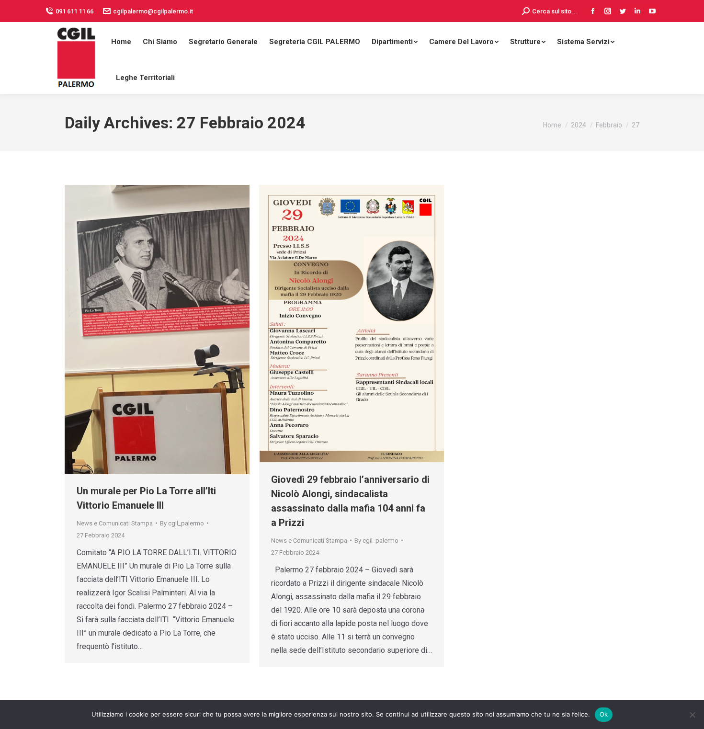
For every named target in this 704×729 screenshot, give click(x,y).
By (182, 523)
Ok (604, 714)
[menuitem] (121, 40)
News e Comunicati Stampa (115, 523)
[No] (692, 714)
